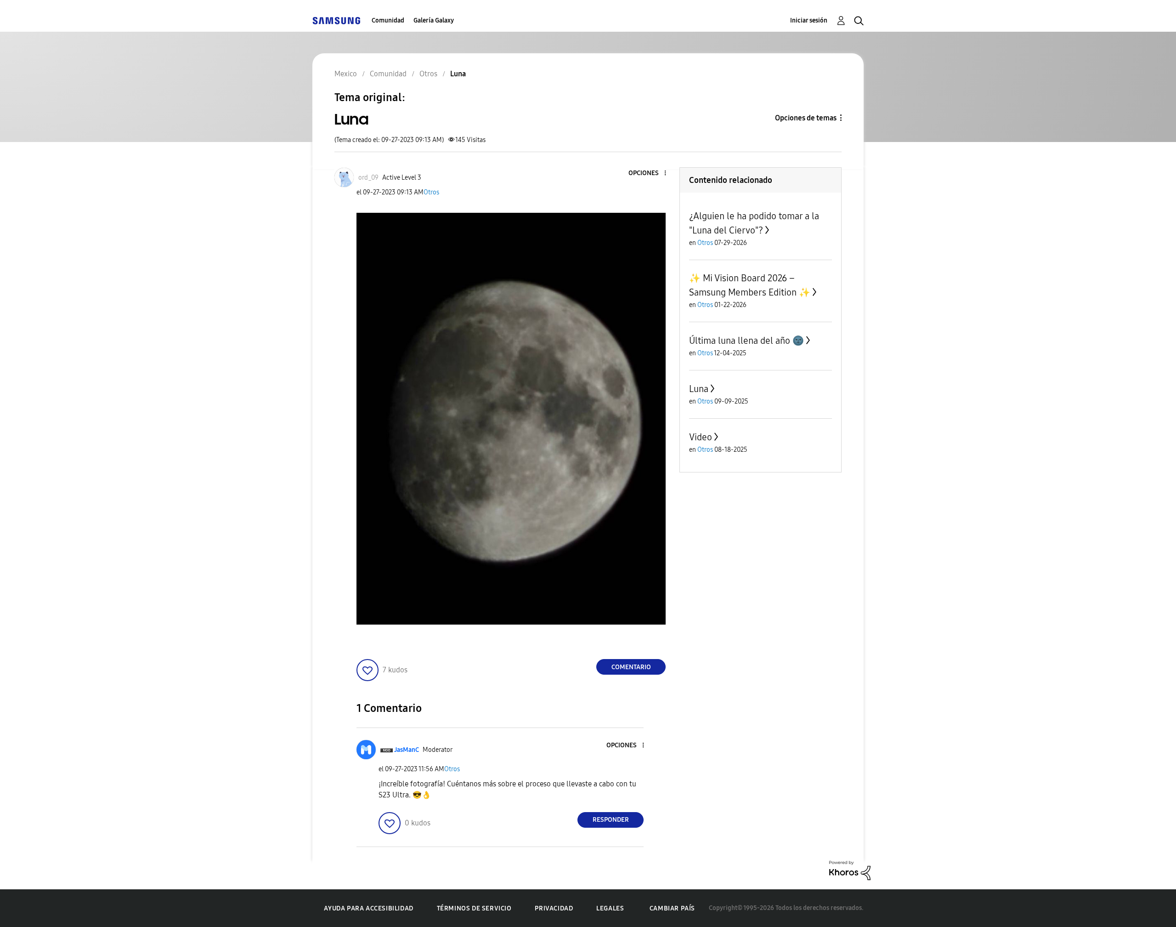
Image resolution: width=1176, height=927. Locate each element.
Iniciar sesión (808, 20)
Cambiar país (672, 908)
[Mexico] (336, 20)
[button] (650, 173)
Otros (431, 192)
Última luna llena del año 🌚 (746, 340)
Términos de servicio (474, 908)
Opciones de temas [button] (806, 118)
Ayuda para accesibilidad (368, 908)
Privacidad (554, 908)
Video (700, 437)
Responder (611, 820)
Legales (610, 908)
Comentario (631, 667)
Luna (698, 388)
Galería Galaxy (433, 20)
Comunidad (388, 20)
